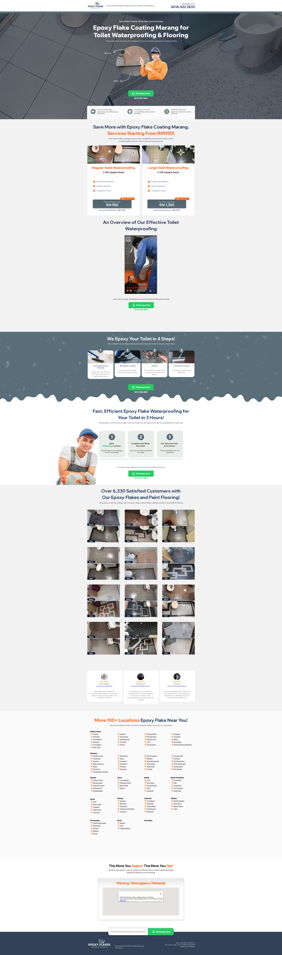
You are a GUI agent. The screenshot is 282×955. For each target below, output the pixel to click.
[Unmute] (131, 290)
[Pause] (127, 290)
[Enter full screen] (154, 290)
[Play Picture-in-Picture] (150, 290)
